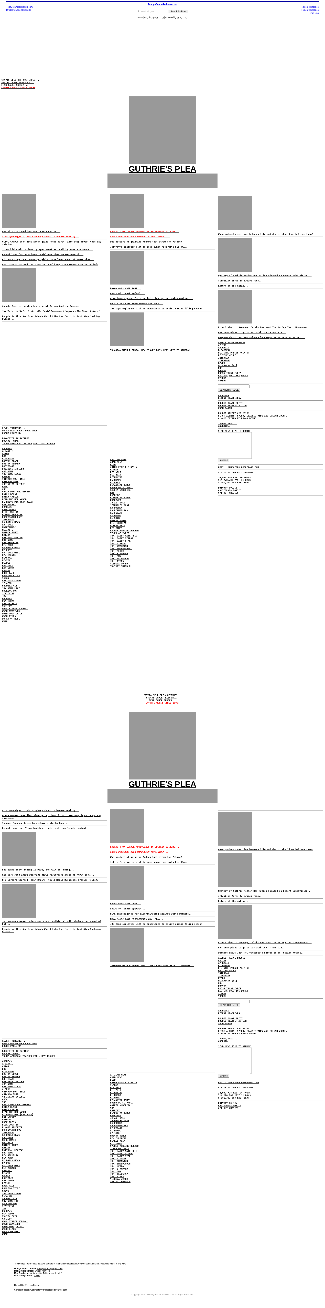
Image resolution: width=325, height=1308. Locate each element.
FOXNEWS (7, 507)
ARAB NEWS (116, 462)
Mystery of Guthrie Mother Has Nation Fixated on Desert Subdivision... (265, 275)
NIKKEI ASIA (117, 525)
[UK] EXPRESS (118, 543)
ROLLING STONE (11, 575)
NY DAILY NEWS (11, 547)
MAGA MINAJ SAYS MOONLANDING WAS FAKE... (136, 303)
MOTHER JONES (10, 532)
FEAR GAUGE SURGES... (14, 85)
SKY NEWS (7, 588)
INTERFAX (223, 358)
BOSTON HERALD (11, 463)
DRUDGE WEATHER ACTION (232, 405)
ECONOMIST (116, 477)
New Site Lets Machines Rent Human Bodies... (31, 231)
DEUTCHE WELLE (227, 355)
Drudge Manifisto (42, 1271)
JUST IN (13, 512)
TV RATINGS (22, 438)
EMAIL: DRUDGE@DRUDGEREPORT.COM (238, 467)
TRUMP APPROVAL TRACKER (17, 443)
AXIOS (5, 453)
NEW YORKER (9, 555)
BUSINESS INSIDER (13, 469)
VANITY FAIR (9, 603)
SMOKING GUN (9, 591)
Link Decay (34, 1285)
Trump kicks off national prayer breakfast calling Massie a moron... (47, 249)
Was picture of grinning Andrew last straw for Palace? (146, 241)
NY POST (7, 550)
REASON (6, 570)
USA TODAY (8, 601)
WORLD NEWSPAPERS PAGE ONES (19, 430)
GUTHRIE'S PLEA (162, 168)
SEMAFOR (7, 583)
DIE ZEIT (115, 474)
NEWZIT (6, 560)
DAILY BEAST (9, 494)
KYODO (221, 363)
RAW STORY (8, 568)
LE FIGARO (116, 513)
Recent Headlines (310, 7)
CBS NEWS (7, 471)
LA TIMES (7, 524)
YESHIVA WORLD (119, 563)
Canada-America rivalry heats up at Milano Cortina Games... (41, 306)
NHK (220, 368)
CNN (4, 489)
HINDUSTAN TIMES (120, 497)
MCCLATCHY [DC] (227, 365)
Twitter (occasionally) (52, 1273)
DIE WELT (115, 472)
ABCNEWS (7, 448)
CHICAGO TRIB (10, 481)
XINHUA (222, 378)
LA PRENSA (116, 507)
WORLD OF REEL (11, 618)
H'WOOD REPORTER (12, 514)
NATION (6, 535)
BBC (4, 456)
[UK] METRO (117, 551)
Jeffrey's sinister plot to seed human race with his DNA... (149, 247)
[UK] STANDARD (119, 553)
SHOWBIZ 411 (9, 585)
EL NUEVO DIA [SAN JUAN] (17, 502)
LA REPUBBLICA (119, 510)
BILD (113, 464)
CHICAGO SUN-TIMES (13, 479)
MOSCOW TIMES (118, 520)
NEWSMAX (7, 557)
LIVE (17, 588)
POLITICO (7, 565)
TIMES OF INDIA (119, 533)
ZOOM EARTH (225, 408)
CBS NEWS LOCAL (11, 474)
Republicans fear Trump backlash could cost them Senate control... (46, 828)
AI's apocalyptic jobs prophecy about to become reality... (40, 810)
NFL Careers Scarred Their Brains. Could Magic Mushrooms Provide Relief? (50, 264)
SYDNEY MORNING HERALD (124, 530)
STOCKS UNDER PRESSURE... (17, 82)
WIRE (17, 552)
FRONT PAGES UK (11, 433)
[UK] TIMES (117, 561)
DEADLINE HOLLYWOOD (14, 499)
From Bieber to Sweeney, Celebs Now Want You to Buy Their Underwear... (265, 327)
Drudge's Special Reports (18, 10)
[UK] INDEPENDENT (121, 548)
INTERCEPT (8, 519)
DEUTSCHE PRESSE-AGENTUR (233, 352)
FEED (134, 535)
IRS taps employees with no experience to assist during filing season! (157, 308)
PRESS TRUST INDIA (229, 373)
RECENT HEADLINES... (231, 398)
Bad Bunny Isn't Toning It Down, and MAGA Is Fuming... (38, 869)
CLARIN (114, 469)
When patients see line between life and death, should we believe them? (265, 234)
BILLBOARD (8, 458)
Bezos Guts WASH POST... (125, 288)
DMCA (24, 1285)
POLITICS (234, 375)
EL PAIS (115, 482)
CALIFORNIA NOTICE (229, 490)
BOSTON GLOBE (10, 461)
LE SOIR (115, 518)
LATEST (20, 613)
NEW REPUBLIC (10, 542)
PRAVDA (222, 370)
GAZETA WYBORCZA (120, 490)
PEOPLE (6, 563)
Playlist (37, 1275)
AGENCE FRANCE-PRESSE (231, 342)
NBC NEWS (7, 540)
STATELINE (8, 593)
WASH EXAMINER (11, 611)
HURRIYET (115, 500)
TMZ (4, 596)
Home (17, 1285)
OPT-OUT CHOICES (228, 493)
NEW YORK (7, 545)
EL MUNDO (115, 480)
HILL (5, 512)
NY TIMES (7, 552)
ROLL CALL (8, 573)
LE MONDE (115, 515)
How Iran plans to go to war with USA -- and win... (252, 332)
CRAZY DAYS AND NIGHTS (16, 491)
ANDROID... (225, 426)
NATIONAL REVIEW (12, 537)
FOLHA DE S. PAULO (121, 487)
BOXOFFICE (8, 438)
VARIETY (7, 606)
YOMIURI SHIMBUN (120, 566)
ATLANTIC (7, 451)
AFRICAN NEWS (118, 459)
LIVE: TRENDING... (13, 428)
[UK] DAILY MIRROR (121, 538)
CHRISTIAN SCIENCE (13, 484)
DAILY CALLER (10, 496)
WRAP (5, 621)
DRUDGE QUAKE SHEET (230, 403)
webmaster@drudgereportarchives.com (48, 1290)
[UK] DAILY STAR (120, 541)
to (166, 18)
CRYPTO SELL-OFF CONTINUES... (20, 80)
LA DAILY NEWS (11, 522)
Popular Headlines (310, 10)
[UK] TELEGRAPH (119, 558)
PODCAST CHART (11, 441)
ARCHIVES (223, 395)
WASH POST (8, 613)
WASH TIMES (9, 616)
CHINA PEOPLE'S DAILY (123, 467)
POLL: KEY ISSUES (44, 443)
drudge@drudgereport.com (49, 1268)
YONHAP (222, 380)
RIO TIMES (116, 528)
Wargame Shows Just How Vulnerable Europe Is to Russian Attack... (261, 337)
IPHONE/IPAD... (227, 423)
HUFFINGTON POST (12, 517)
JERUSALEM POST (119, 505)
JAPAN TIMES (117, 502)
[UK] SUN (115, 556)
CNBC (5, 486)
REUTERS (223, 375)
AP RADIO (223, 347)
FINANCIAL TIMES (120, 485)
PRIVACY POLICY (227, 487)
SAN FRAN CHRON (11, 580)
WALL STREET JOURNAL (15, 608)
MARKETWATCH (9, 527)
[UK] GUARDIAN (119, 546)
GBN (112, 492)
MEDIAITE (7, 530)
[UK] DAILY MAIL (120, 535)
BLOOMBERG (224, 350)
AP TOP (222, 345)
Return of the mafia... (233, 286)
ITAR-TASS (224, 360)
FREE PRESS (9, 509)
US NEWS (7, 598)
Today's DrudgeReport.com (19, 7)
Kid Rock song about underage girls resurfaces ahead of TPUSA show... (48, 259)
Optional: (140, 18)
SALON (5, 578)
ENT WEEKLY (9, 504)
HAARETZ (115, 495)
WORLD (244, 375)
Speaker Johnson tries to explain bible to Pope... (35, 823)
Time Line (314, 13)
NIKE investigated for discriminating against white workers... (151, 298)
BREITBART (8, 466)
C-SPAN (6, 476)
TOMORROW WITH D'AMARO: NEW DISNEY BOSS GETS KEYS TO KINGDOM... (152, 350)
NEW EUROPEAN (118, 523)
